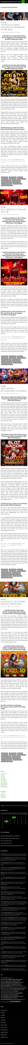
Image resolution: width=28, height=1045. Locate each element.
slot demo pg (3, 989)
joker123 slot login (21, 178)
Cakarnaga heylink (7, 946)
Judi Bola (3, 793)
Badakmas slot (4, 887)
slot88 (23, 988)
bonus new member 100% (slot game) (11, 979)
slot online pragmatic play (17, 996)
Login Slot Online (10, 402)
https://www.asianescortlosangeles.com (12, 937)
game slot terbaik (6, 987)
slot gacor (6, 989)
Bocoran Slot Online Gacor (13, 210)
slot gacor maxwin (10, 991)
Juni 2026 (3, 776)
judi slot (3, 169)
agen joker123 (5, 177)
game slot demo (12, 982)
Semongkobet (5, 968)
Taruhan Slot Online (11, 41)
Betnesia (2, 882)
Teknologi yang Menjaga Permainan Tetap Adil (13, 27)
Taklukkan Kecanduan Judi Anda (14, 389)
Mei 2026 (3, 777)
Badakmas (3, 872)
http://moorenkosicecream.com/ (9, 907)
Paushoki (7, 857)
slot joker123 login (18, 183)
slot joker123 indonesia (7, 183)
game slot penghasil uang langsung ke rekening (11, 985)
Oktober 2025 (4, 785)
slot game (16, 991)
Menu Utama (26, 1)
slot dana (25, 988)
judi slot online (13, 988)
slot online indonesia (13, 995)
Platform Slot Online (12, 225)
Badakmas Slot (9, 960)
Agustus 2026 (3, 773)
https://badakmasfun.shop (10, 917)
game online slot (4, 982)
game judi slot (17, 981)
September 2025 (4, 786)
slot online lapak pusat (6, 996)
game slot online (4, 983)
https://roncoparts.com (5, 891)
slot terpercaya (7, 1001)
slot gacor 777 (10, 989)
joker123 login (5, 178)
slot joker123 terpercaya (7, 185)
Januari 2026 (3, 782)
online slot (19, 988)
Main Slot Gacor (16, 337)
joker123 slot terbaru (6, 180)
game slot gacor (19, 982)
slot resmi (23, 999)
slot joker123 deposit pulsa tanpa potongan (11, 182)
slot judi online (18, 993)
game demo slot (9, 981)
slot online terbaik (6, 999)
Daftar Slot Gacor (16, 543)
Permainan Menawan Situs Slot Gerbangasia (10, 838)
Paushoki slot (3, 854)
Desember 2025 (4, 783)
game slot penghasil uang (14, 983)
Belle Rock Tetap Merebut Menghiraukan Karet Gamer (12, 845)
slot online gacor (4, 995)
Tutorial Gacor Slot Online (6, 843)
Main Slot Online (16, 159)
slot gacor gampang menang (18, 989)
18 (6, 821)
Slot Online (3, 22)
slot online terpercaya (16, 999)
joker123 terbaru (16, 180)
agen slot (20, 343)
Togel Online (3, 797)
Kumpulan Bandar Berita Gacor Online (11, 1)
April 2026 (3, 778)
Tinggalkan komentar (16, 32)
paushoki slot (8, 877)
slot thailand (15, 1001)
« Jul (2, 827)
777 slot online (4, 977)
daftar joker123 (13, 177)
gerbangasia (5, 927)
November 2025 (4, 784)
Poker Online (3, 795)
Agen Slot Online (13, 735)
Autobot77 (24, 519)
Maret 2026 (3, 779)
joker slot (20, 177)
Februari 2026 (4, 780)
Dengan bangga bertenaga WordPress (7, 1043)
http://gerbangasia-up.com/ (8, 912)
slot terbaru (2, 1001)
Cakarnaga (3, 896)
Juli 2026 (3, 774)
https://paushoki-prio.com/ (14, 867)
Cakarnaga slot (6, 862)
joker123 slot (12, 178)
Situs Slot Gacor (12, 616)
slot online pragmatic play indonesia (9, 997)
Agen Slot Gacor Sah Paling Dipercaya (13, 602)
